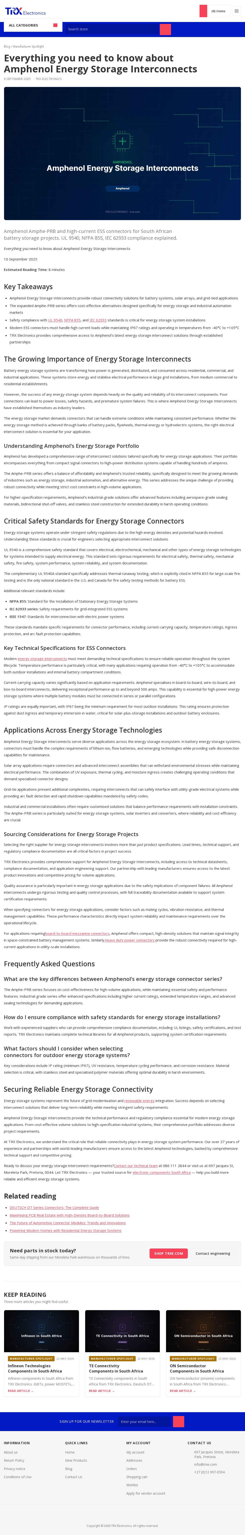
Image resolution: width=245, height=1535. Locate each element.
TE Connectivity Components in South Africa (116, 1368)
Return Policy (14, 1460)
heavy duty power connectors (130, 940)
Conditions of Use (18, 1477)
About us (11, 1452)
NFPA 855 (72, 320)
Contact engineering (213, 1253)
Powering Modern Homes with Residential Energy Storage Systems (66, 1230)
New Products (76, 1460)
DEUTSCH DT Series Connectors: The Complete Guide (54, 1207)
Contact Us (73, 1477)
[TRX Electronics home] (28, 11)
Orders (131, 1468)
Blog (7, 47)
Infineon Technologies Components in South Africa (35, 1368)
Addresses (134, 1460)
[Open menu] (236, 11)
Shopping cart (137, 1477)
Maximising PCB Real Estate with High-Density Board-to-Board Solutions (70, 1215)
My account (135, 1452)
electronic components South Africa (162, 1172)
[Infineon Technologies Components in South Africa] (41, 1331)
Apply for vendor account (145, 1493)
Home (70, 1452)
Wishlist (132, 1485)
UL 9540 (55, 320)
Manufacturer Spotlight (28, 47)
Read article (21, 1391)
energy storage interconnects (42, 658)
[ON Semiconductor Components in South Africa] (203, 1331)
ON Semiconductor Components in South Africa (197, 1368)
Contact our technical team (136, 1165)
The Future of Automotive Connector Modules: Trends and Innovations (68, 1222)
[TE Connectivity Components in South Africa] (122, 1331)
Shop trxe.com (168, 1253)
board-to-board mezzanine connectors (77, 933)
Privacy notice (14, 1468)
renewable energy (139, 1100)
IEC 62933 (98, 320)
